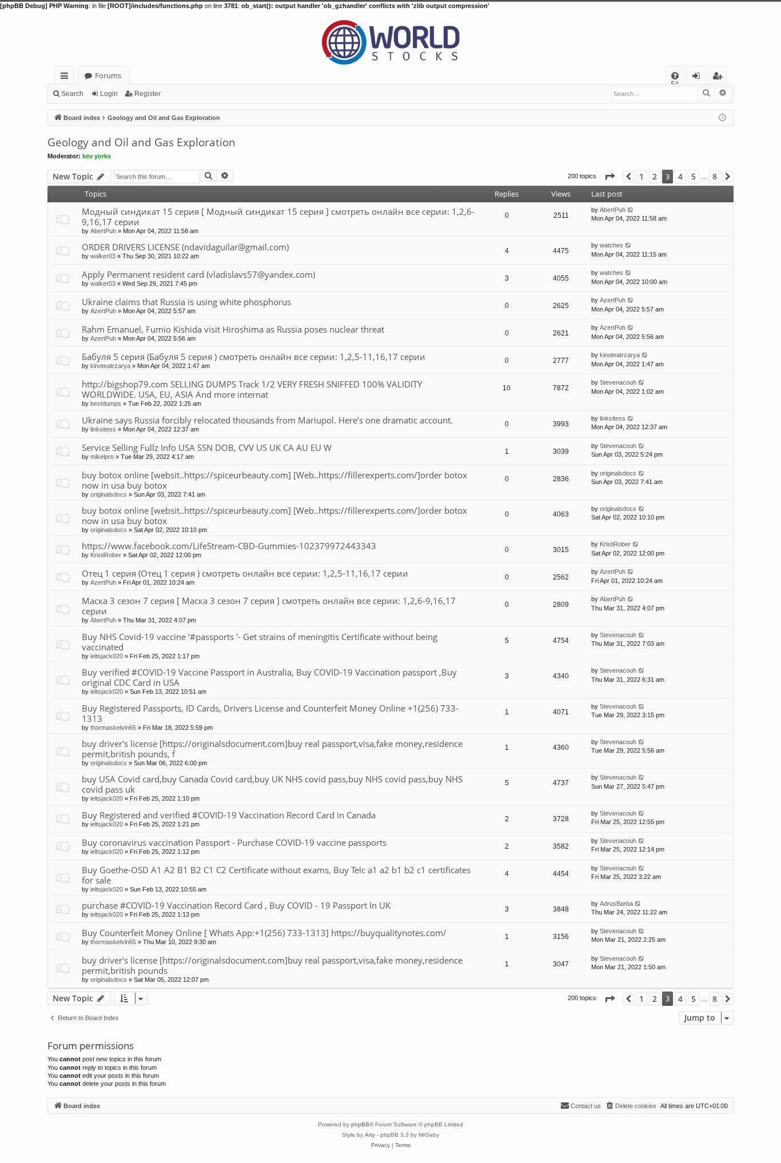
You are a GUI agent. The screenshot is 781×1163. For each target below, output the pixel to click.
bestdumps (105, 403)
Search (72, 94)
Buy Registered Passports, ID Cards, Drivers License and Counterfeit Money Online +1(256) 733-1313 (270, 713)
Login (109, 94)
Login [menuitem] (698, 77)
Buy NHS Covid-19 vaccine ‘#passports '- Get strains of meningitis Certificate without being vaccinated (259, 642)
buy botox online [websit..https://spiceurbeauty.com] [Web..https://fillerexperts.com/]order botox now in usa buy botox (274, 480)
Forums (108, 75)
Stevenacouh (618, 382)
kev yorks (96, 156)
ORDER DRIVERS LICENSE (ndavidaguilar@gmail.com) (185, 247)
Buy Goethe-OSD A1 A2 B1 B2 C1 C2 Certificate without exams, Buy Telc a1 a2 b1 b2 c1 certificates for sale (276, 875)
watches (611, 245)
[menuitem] (675, 76)
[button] (609, 176)
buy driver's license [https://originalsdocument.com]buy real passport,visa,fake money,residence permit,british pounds (272, 965)
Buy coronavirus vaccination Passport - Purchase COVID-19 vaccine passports (234, 842)
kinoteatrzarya (110, 365)
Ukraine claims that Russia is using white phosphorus (186, 301)
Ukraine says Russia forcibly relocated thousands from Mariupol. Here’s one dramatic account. (267, 420)
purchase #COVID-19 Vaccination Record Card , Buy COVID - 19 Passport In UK (236, 905)
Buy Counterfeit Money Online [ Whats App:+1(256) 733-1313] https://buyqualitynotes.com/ (264, 932)
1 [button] (641, 176)
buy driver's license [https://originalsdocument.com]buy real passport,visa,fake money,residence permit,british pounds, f (272, 749)
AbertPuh (103, 230)
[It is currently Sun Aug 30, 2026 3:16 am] (722, 117)
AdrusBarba (616, 903)
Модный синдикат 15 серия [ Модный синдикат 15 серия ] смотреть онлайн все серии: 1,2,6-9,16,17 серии (278, 216)
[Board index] (390, 38)
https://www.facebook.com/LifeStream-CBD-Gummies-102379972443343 (229, 545)
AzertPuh (103, 310)
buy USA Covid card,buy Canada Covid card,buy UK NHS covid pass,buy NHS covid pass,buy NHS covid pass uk (272, 784)
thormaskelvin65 (113, 727)
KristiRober (105, 554)
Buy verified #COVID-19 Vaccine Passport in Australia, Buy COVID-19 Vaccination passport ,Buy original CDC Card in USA (269, 677)
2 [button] (654, 176)
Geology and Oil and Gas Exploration (141, 142)
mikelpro (102, 456)
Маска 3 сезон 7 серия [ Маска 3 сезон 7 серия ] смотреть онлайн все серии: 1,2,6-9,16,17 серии (269, 606)
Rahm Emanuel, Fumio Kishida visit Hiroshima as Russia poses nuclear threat (233, 329)
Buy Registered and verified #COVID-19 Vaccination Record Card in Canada (229, 815)
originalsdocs (108, 494)
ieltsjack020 (106, 656)
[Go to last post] (631, 210)
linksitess (103, 429)
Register (147, 94)
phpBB (360, 1124)
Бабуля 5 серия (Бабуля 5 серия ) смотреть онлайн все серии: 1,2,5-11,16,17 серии (253, 356)
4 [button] (680, 176)
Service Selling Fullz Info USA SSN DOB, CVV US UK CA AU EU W (207, 447)
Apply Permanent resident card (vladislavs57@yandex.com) (198, 274)
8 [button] (714, 176)
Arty (370, 1135)
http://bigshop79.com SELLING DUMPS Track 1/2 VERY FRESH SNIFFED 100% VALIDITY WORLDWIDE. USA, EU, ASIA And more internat (252, 389)
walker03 (102, 256)
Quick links (66, 77)
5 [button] (693, 176)
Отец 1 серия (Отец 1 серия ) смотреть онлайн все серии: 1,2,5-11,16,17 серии (245, 573)
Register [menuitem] (720, 77)
